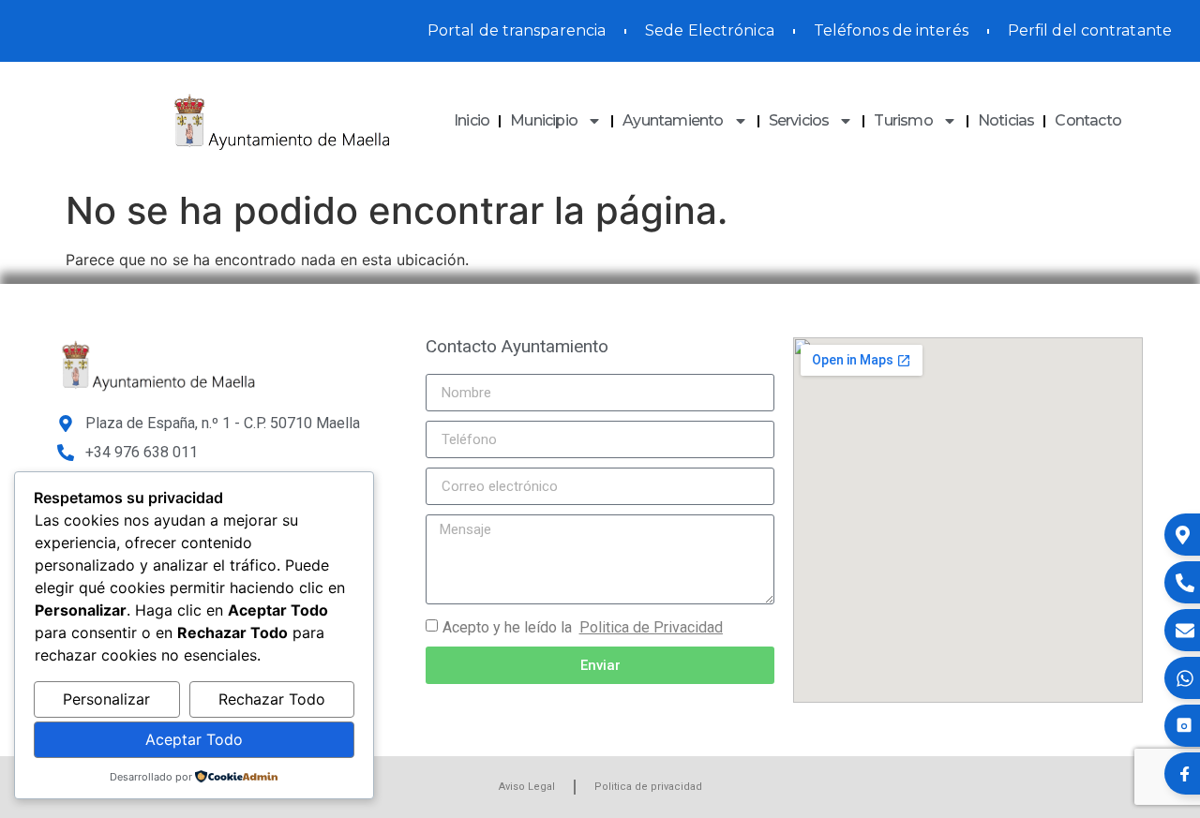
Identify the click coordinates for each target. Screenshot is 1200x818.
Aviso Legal (527, 787)
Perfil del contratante (1090, 30)
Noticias (1006, 120)
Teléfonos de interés (891, 30)
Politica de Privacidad (651, 627)
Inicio (471, 120)
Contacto (1088, 120)
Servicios (799, 120)
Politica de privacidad (648, 787)
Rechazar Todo (271, 699)
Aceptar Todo (194, 739)
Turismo (903, 120)
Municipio (544, 120)
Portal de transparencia (517, 30)
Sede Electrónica (709, 30)
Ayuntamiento (672, 120)
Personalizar (106, 699)
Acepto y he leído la (582, 627)
